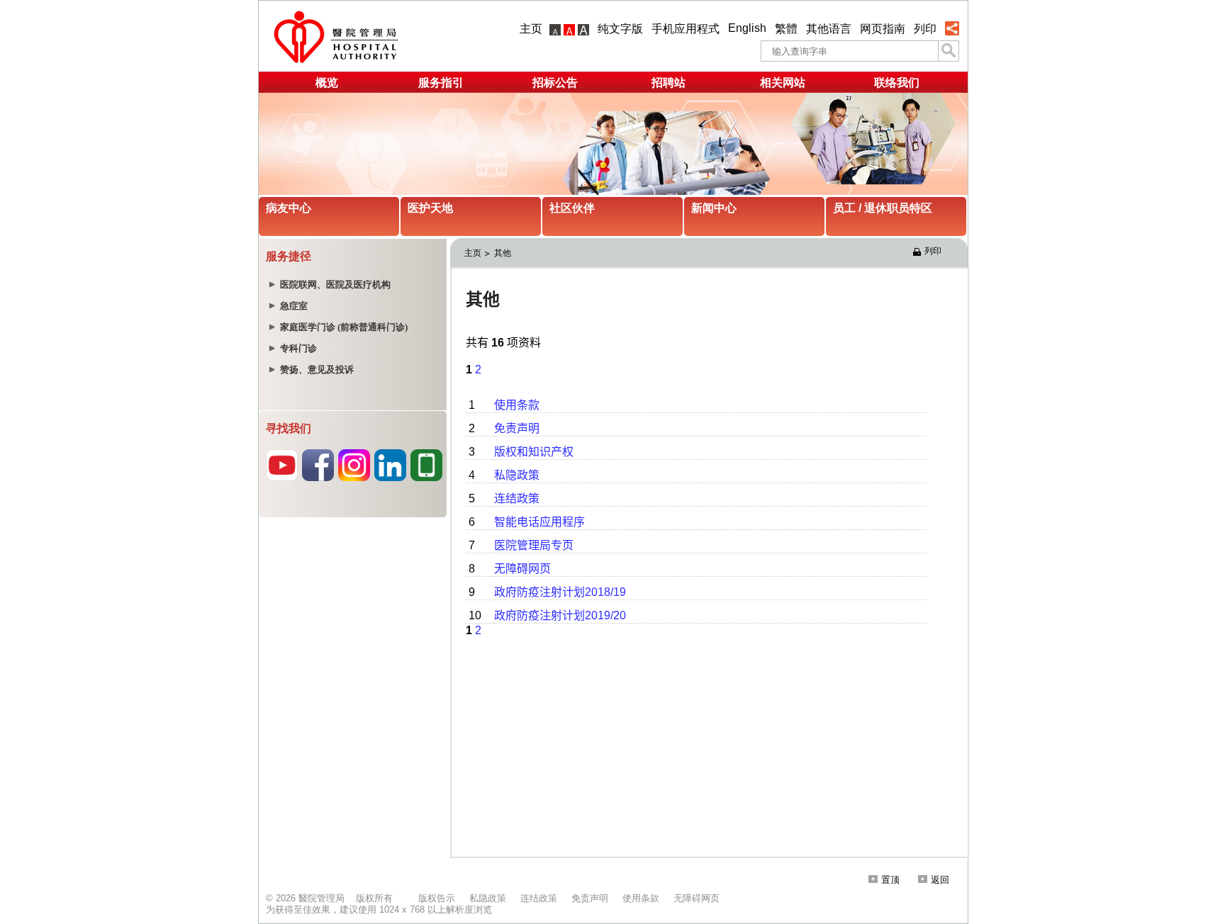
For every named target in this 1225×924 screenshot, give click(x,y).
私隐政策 (487, 898)
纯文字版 (620, 29)
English (747, 28)
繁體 (786, 29)
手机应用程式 (685, 29)
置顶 (890, 879)
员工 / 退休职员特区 (882, 208)
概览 (326, 83)
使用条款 (640, 898)
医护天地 (430, 208)
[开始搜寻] (948, 51)
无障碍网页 (696, 898)
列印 (925, 29)
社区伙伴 (572, 208)
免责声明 (589, 898)
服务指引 (441, 83)
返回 (940, 879)
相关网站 (782, 83)
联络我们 (896, 83)
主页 (531, 29)
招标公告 (555, 83)
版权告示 (436, 898)
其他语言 (828, 29)
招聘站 (668, 83)
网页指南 (882, 29)
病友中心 (288, 208)
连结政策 (538, 898)
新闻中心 (714, 208)
